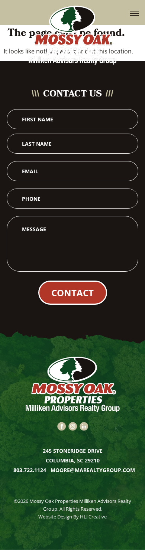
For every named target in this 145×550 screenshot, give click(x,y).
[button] (135, 13)
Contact (72, 293)
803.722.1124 (30, 470)
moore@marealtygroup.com (93, 470)
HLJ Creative (93, 516)
